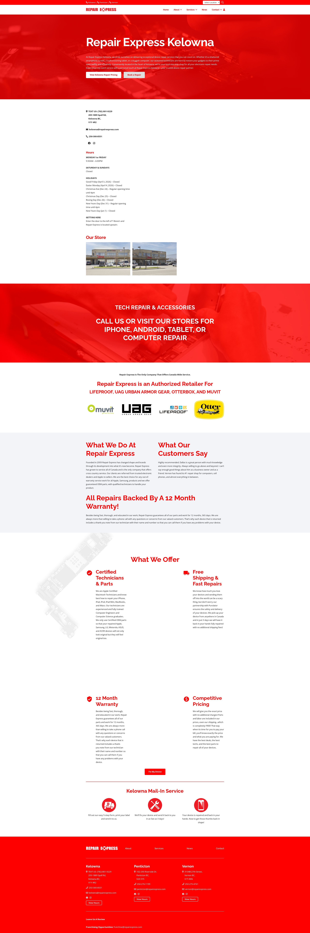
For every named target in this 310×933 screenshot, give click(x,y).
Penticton (103, 2)
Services (159, 848)
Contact (220, 848)
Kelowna (91, 2)
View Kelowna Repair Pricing (103, 75)
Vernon (114, 2)
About (128, 848)
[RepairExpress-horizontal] (100, 9)
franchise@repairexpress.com (128, 927)
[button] (222, 2)
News (190, 848)
